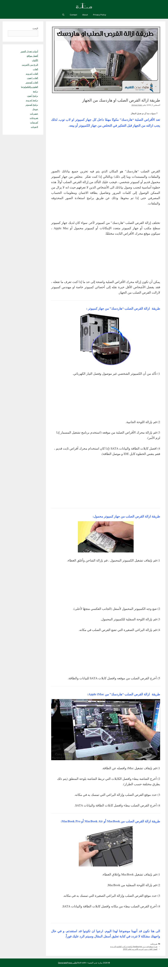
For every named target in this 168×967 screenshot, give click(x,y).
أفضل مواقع (32, 56)
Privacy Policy (99, 14)
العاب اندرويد (32, 73)
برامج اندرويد (32, 100)
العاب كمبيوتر (32, 82)
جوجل (35, 109)
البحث (35, 28)
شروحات (153, 944)
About (85, 14)
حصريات (34, 113)
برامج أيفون (32, 95)
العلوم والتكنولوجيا (29, 87)
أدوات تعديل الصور (29, 51)
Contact (73, 14)
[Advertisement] (105, 149)
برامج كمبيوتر (32, 104)
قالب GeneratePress (67, 962)
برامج (35, 91)
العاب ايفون (32, 78)
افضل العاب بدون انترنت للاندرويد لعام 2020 (140, 949)
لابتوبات (34, 127)
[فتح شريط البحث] (63, 15)
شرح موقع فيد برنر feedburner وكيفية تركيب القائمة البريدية (133, 947)
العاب (35, 69)
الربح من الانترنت (30, 64)
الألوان (35, 60)
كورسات (34, 122)
